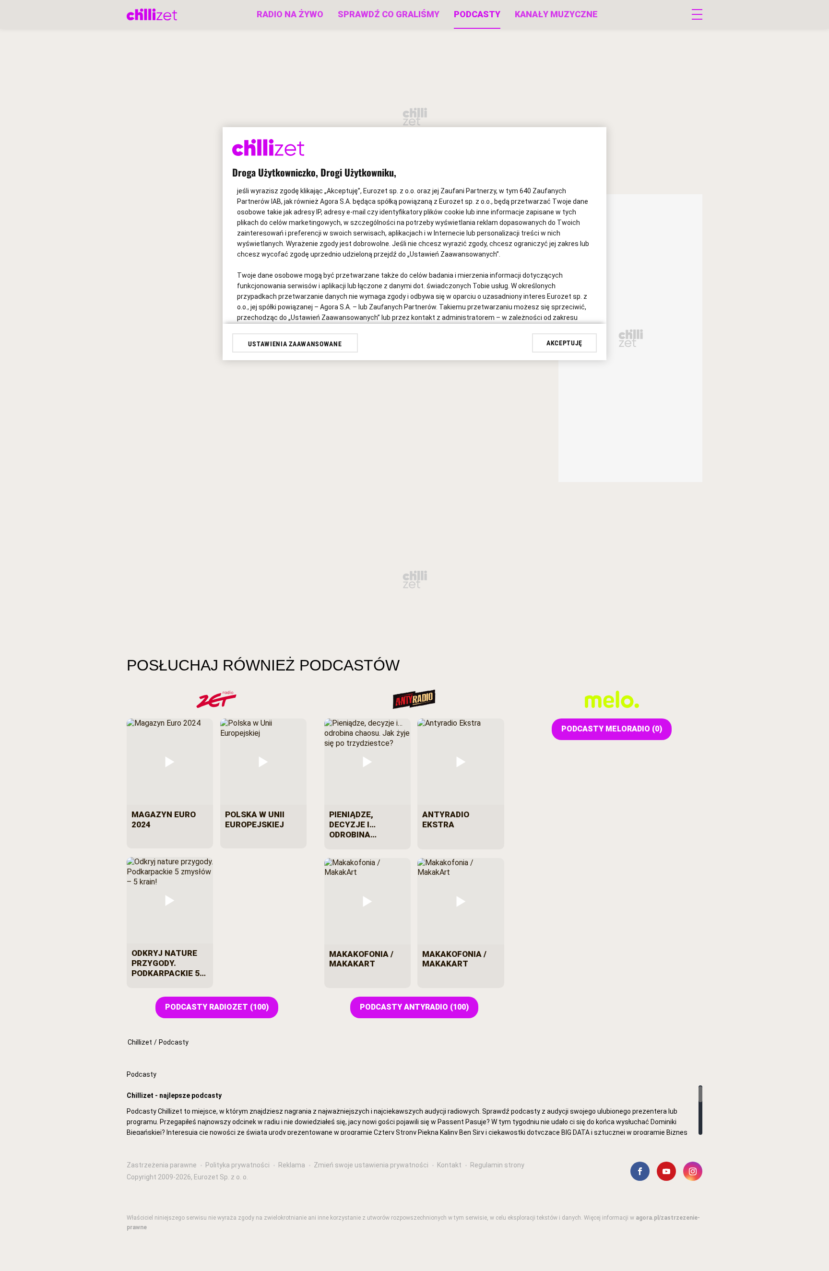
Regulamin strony (497, 1165)
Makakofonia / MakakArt (361, 959)
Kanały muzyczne (556, 14)
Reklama (291, 1165)
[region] (414, 1110)
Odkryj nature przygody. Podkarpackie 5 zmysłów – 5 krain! (165, 963)
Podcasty (477, 14)
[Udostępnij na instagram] (692, 1171)
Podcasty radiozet (217, 1007)
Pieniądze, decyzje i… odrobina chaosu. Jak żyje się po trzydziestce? (367, 824)
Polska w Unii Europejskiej (254, 819)
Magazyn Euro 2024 (163, 819)
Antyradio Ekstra (445, 819)
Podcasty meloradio (611, 728)
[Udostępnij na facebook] (640, 1171)
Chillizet (140, 1042)
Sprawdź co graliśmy (388, 14)
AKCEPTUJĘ (564, 343)
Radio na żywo (290, 14)
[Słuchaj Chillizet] (152, 14)
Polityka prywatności (237, 1165)
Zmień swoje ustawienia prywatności (371, 1165)
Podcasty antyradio (414, 1007)
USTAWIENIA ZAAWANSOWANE (295, 344)
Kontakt (449, 1165)
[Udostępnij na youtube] (666, 1171)
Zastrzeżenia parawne (162, 1165)
